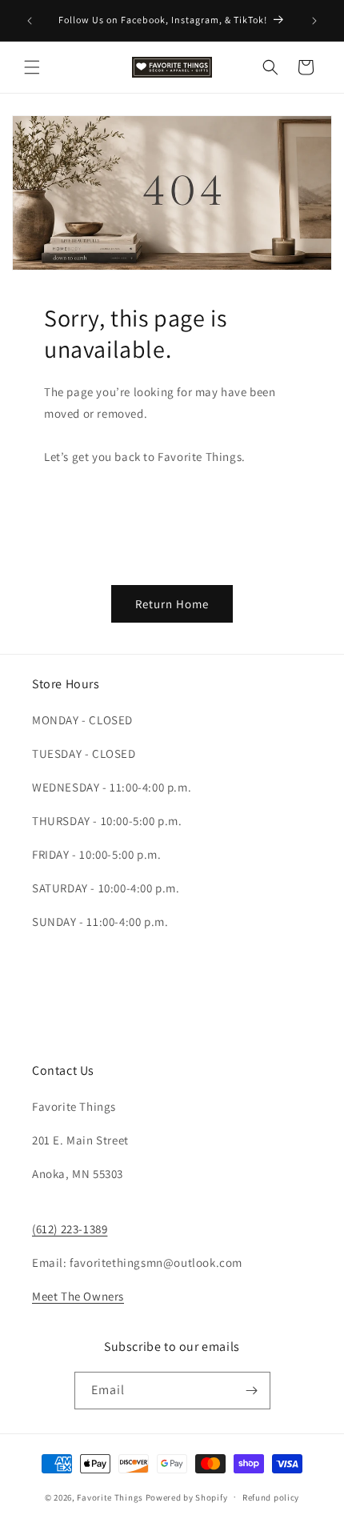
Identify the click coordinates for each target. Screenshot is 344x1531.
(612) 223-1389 (69, 1228)
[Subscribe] (252, 1390)
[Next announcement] (314, 20)
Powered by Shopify (187, 1496)
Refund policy (270, 1497)
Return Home (172, 603)
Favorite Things (110, 1496)
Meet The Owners (78, 1296)
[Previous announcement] (29, 20)
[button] (32, 67)
